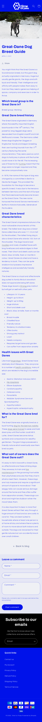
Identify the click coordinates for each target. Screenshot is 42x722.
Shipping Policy (11, 681)
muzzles (5, 245)
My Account (9, 665)
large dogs (16, 361)
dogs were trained (16, 429)
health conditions (23, 367)
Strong (23, 286)
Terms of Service (11, 687)
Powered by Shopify (29, 715)
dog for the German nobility (26, 426)
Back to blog (22, 546)
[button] (3, 6)
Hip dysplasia (13, 382)
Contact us (9, 659)
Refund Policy (10, 676)
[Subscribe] (34, 641)
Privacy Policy (10, 670)
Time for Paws (17, 715)
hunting (22, 164)
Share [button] (7, 63)
